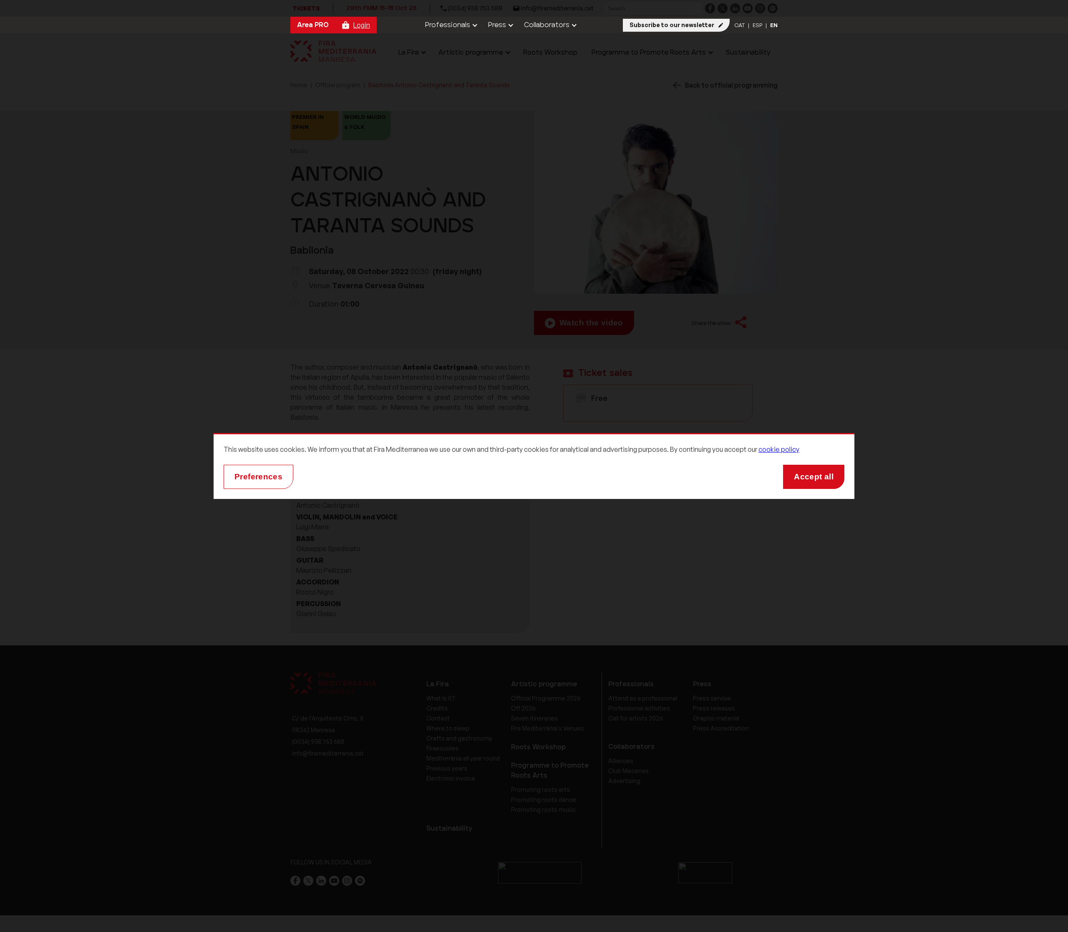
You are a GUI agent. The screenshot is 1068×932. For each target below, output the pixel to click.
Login (361, 25)
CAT (740, 25)
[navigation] (450, 25)
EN (774, 25)
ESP (757, 25)
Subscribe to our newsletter (672, 24)
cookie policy (778, 449)
